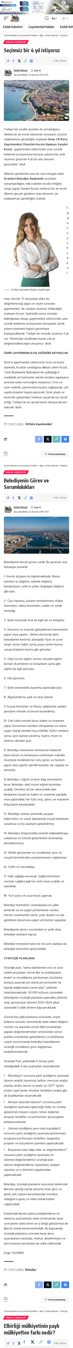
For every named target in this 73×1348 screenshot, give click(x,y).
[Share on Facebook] (13, 61)
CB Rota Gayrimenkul (38, 424)
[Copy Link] (25, 61)
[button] (7, 18)
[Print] (31, 61)
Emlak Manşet (21, 70)
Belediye (30, 1269)
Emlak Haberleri (16, 42)
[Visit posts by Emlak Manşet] (8, 73)
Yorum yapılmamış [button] (56, 454)
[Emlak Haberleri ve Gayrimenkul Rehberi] (15, 18)
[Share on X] (19, 61)
